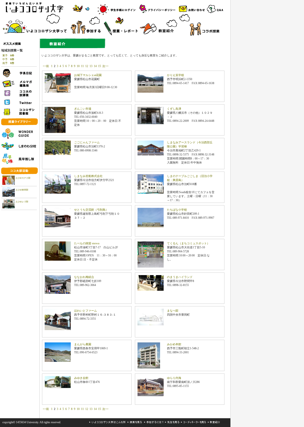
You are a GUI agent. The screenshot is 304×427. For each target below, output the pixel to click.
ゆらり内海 (174, 378)
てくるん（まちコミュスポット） (188, 243)
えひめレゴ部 (21, 201)
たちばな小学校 (177, 209)
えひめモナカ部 (22, 178)
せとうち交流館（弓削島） (91, 209)
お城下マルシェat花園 (88, 75)
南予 (8, 63)
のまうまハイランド (180, 277)
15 (99, 66)
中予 (8, 59)
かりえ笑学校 (175, 75)
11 (82, 66)
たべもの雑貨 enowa (86, 243)
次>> (105, 66)
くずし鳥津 (174, 108)
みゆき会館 (81, 378)
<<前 (46, 66)
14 (95, 66)
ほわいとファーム (85, 310)
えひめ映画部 (21, 190)
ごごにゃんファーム (87, 142)
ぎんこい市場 (82, 108)
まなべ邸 (172, 310)
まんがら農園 (82, 344)
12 (86, 66)
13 (91, 66)
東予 (8, 55)
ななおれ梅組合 (84, 277)
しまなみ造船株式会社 (88, 176)
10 (78, 66)
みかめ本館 (174, 344)
